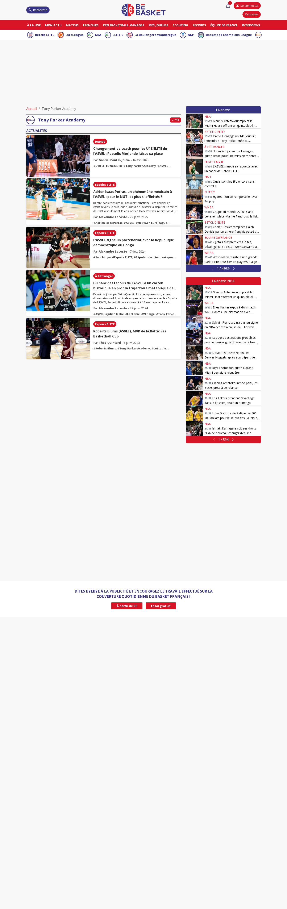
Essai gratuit (161, 606)
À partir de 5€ (127, 606)
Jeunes (100, 142)
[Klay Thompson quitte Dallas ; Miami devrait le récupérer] (194, 368)
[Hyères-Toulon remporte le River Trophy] (194, 196)
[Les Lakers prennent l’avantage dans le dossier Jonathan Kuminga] (194, 398)
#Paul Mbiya (102, 257)
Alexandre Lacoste (113, 217)
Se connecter (249, 6)
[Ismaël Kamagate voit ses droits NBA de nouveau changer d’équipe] (194, 428)
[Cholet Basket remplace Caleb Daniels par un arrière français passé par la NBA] (194, 227)
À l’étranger (104, 276)
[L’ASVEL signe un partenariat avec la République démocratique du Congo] (58, 247)
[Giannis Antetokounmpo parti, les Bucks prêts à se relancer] (194, 383)
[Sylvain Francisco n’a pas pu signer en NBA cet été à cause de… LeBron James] (194, 322)
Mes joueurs (158, 25)
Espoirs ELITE (105, 185)
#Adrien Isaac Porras (107, 223)
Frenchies (91, 25)
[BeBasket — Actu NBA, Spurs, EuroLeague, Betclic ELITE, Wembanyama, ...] (143, 9)
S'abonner (251, 14)
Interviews (251, 25)
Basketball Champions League (229, 35)
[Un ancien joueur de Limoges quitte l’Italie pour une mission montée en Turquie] (194, 151)
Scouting (180, 25)
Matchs (72, 25)
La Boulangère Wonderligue (155, 35)
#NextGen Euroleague (151, 223)
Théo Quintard (110, 343)
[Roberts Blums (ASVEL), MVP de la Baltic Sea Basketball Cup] (58, 338)
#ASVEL (162, 166)
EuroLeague (75, 35)
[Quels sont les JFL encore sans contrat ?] (194, 181)
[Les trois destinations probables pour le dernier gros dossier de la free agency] (194, 337)
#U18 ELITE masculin (107, 166)
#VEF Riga (148, 314)
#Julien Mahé (114, 314)
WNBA (208, 207)
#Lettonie (132, 314)
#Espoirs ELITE (122, 257)
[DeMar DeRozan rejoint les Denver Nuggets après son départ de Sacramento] (194, 352)
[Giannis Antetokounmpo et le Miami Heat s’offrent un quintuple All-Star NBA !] (194, 121)
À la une (34, 25)
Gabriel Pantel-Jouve (114, 160)
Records (199, 25)
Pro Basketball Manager (123, 25)
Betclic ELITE (44, 35)
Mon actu (53, 25)
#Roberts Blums (104, 348)
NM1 (191, 35)
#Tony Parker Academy (139, 166)
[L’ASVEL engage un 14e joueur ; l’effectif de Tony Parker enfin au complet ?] (194, 136)
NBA (98, 35)
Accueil (31, 108)
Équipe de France (224, 25)
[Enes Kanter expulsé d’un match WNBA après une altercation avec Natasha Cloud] (194, 307)
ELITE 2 (118, 35)
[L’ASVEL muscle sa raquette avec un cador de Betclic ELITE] (194, 166)
